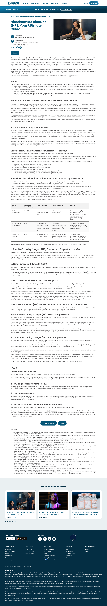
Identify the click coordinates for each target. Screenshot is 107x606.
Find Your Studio (48, 423)
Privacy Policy (47, 558)
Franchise (64, 3)
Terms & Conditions (49, 555)
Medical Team (69, 551)
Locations (54, 3)
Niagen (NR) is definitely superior (59, 252)
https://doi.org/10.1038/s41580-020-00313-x (29, 434)
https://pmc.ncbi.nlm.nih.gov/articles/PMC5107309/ (43, 437)
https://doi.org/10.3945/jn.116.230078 (45, 466)
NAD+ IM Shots (32, 252)
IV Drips (7, 558)
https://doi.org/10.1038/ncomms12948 (25, 451)
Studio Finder (28, 549)
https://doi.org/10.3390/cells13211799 (66, 460)
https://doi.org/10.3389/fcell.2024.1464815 (51, 444)
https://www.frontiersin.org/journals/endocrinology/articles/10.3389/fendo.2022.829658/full (41, 441)
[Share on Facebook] (17, 48)
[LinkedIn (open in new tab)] (49, 539)
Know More (35, 3)
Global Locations (29, 551)
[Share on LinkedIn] (20, 48)
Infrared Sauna (56, 412)
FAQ (45, 553)
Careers (87, 551)
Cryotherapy (66, 298)
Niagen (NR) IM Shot (68, 361)
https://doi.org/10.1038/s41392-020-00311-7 (54, 447)
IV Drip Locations (29, 553)
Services (25, 3)
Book (94, 3)
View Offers (66, 9)
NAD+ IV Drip (8, 560)
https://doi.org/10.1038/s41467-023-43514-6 (58, 470)
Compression (8, 555)
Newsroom (69, 555)
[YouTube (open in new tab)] (54, 539)
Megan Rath (17, 296)
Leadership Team (70, 553)
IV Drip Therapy (57, 298)
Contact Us (69, 558)
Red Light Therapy (78, 298)
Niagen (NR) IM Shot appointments (27, 340)
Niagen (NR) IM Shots (47, 69)
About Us (45, 3)
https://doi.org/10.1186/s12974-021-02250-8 (43, 456)
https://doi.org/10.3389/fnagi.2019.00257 (70, 473)
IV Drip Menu (47, 551)
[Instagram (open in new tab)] (45, 539)
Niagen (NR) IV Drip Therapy (29, 69)
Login (86, 3)
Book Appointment (49, 549)
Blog (67, 549)
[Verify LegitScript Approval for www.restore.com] (73, 537)
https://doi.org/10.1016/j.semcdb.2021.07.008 (27, 463)
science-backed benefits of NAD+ (82, 161)
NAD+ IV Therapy (19, 252)
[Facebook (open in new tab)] (40, 539)
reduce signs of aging (72, 287)
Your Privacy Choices (52, 560)
